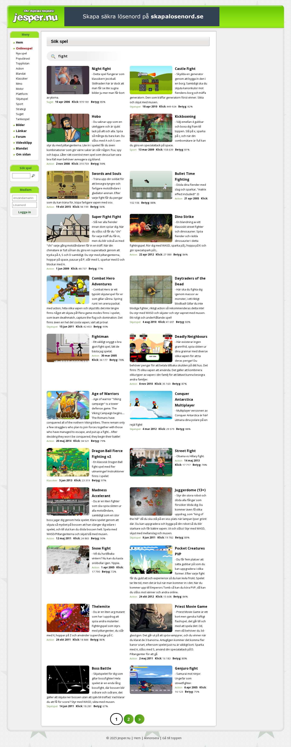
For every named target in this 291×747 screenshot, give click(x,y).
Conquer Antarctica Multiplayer (185, 399)
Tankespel (22, 119)
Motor (20, 89)
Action (20, 68)
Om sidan (23, 154)
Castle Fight (185, 68)
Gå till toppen (172, 738)
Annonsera (151, 738)
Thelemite (101, 606)
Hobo (96, 116)
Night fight (101, 68)
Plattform (22, 94)
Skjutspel (22, 99)
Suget (19, 114)
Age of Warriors (105, 393)
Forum (20, 137)
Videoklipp (23, 143)
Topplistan (22, 63)
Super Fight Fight (106, 216)
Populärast (23, 58)
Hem (19, 42)
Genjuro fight (186, 668)
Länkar (21, 131)
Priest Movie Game (191, 606)
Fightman (100, 336)
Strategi (21, 109)
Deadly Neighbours (191, 336)
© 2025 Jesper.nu (118, 738)
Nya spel (21, 53)
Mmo (19, 84)
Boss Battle (101, 668)
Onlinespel (23, 48)
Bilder (20, 125)
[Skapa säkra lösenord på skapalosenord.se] (141, 16)
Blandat (21, 73)
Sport (19, 104)
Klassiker (22, 78)
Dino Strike (184, 216)
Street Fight (185, 450)
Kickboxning (185, 116)
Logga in (24, 212)
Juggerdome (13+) (190, 490)
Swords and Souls (106, 173)
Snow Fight (101, 548)
